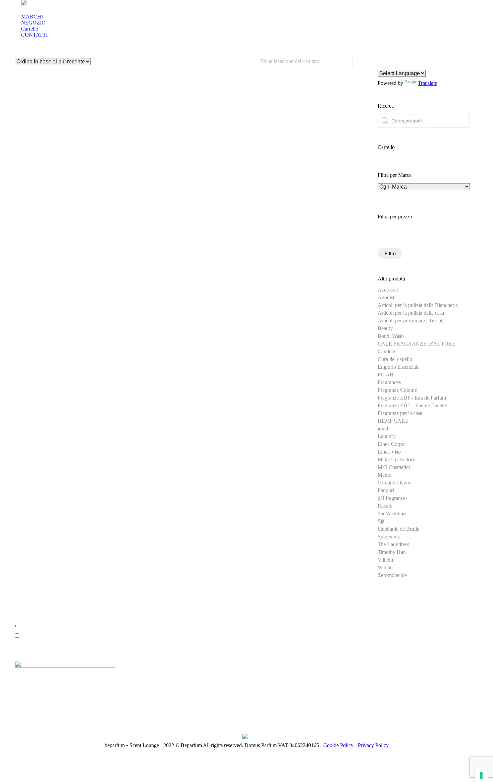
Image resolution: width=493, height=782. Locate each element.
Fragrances (389, 382)
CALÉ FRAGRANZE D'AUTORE (416, 344)
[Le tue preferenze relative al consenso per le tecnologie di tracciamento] (481, 775)
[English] (381, 65)
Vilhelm (386, 560)
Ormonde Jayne (394, 482)
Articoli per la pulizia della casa (411, 313)
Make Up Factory (396, 459)
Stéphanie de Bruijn (399, 529)
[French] (397, 65)
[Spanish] (405, 65)
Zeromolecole (392, 575)
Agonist (386, 297)
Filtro (390, 253)
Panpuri (386, 490)
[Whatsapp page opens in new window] (199, 642)
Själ (382, 521)
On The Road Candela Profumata (67, 192)
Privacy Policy (373, 745)
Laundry (387, 436)
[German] (389, 65)
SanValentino (392, 513)
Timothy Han (392, 552)
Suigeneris (389, 536)
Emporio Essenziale (399, 367)
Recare (385, 506)
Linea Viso (389, 452)
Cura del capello (395, 359)
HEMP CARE (393, 421)
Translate (427, 83)
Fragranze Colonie (397, 390)
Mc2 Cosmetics (394, 467)
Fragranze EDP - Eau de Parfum (412, 398)
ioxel (383, 428)
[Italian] (413, 65)
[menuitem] (32, 17)
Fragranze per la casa (400, 413)
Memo (384, 475)
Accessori (388, 290)
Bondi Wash (391, 336)
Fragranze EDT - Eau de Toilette (412, 405)
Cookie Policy (338, 745)
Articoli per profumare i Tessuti (411, 320)
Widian (385, 567)
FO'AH (386, 374)
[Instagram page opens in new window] (189, 642)
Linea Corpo (391, 444)
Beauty (385, 328)
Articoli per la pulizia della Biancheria (418, 305)
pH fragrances (392, 498)
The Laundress (393, 544)
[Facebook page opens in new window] (179, 642)
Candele (386, 351)
